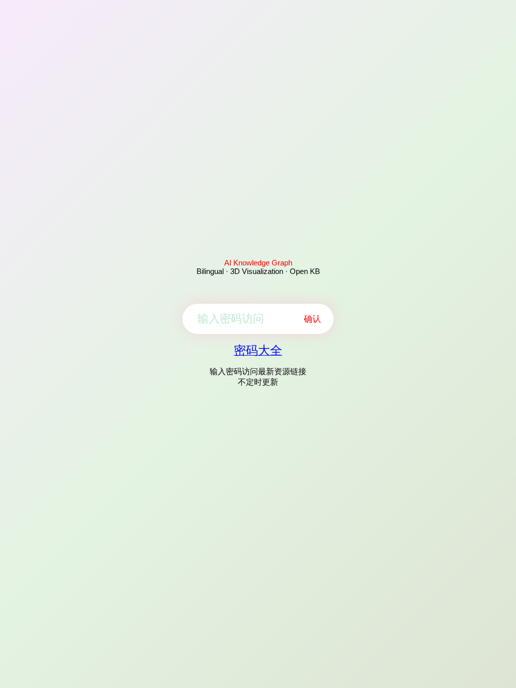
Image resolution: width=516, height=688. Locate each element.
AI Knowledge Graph (258, 262)
